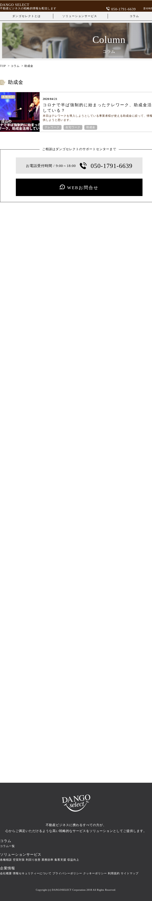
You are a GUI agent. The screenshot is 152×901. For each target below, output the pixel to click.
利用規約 (114, 873)
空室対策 (19, 859)
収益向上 (73, 859)
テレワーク (52, 127)
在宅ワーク (73, 127)
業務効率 (47, 859)
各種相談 (6, 859)
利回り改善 (33, 859)
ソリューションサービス (79, 16)
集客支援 (60, 859)
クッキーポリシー (95, 873)
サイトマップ (130, 873)
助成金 (90, 127)
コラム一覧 (7, 846)
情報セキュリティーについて (32, 873)
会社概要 (6, 873)
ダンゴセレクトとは (26, 16)
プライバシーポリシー (67, 873)
